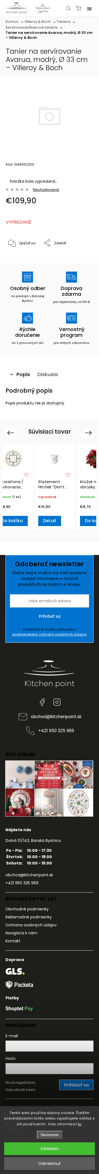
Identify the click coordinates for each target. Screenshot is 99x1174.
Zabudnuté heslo (21, 1089)
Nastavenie (50, 1135)
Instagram (57, 702)
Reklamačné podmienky (29, 917)
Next (89, 433)
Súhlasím (49, 1148)
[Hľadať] (68, 8)
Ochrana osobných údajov (31, 925)
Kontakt (13, 941)
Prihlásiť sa (50, 616)
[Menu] (89, 8)
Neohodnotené (46, 189)
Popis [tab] (23, 374)
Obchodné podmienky (27, 909)
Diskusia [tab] (47, 374)
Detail (49, 521)
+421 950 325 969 (56, 731)
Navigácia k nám (21, 933)
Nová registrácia (20, 1082)
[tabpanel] (55, 486)
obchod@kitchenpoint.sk (56, 716)
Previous (11, 433)
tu (79, 1124)
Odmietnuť (49, 1163)
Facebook (42, 702)
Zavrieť (80, 257)
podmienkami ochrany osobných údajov (49, 634)
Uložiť (18, 260)
